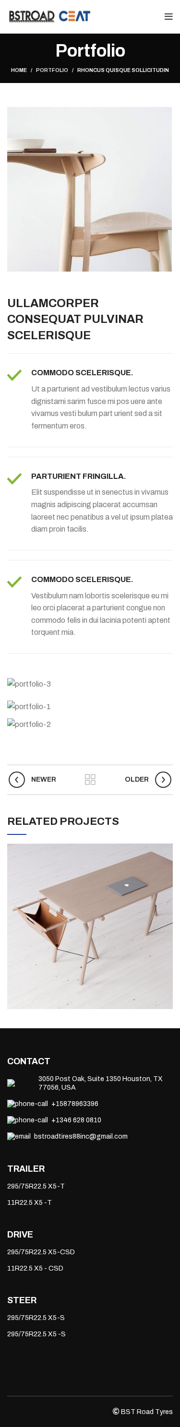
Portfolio (52, 70)
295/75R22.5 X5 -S (36, 1334)
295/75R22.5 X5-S (36, 1317)
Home (19, 70)
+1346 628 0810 (76, 1120)
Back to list (90, 780)
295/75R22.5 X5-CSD (41, 1252)
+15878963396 (74, 1103)
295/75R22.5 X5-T (36, 1186)
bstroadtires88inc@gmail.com (81, 1136)
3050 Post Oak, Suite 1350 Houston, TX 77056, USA (100, 1083)
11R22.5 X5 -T (29, 1202)
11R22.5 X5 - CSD (35, 1268)
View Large (165, 851)
